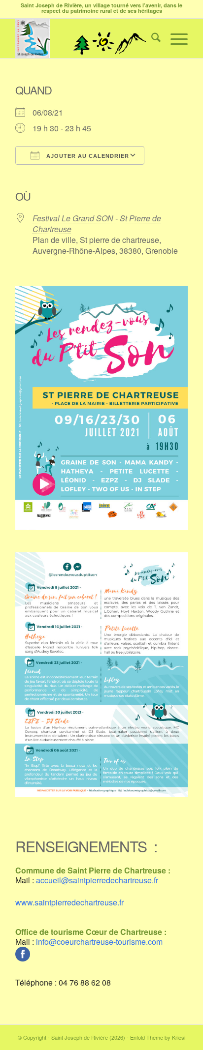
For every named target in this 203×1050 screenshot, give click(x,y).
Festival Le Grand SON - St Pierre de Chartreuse (97, 223)
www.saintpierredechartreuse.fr (69, 902)
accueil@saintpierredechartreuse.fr (97, 880)
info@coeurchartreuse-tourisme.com (99, 941)
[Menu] (174, 38)
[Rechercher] (151, 38)
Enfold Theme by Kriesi (157, 1037)
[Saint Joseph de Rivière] (84, 38)
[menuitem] (151, 38)
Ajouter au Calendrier (86, 156)
